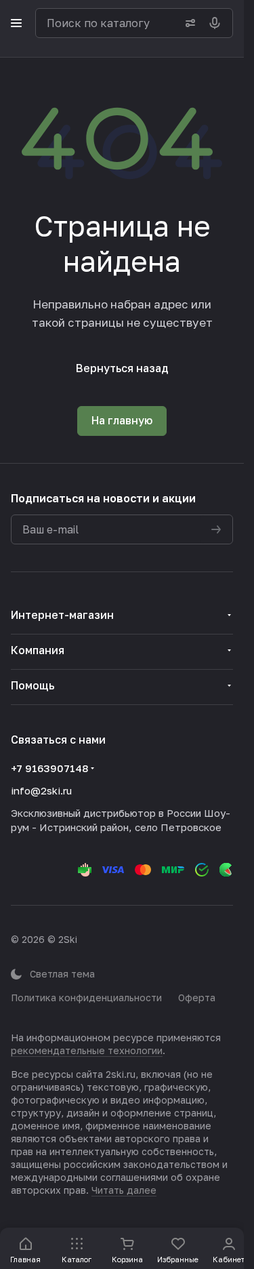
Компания (37, 650)
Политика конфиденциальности (86, 997)
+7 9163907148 (49, 768)
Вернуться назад (122, 368)
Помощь (33, 685)
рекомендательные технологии (87, 1050)
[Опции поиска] (188, 23)
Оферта (196, 997)
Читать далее (123, 1190)
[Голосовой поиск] (217, 23)
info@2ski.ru (41, 790)
